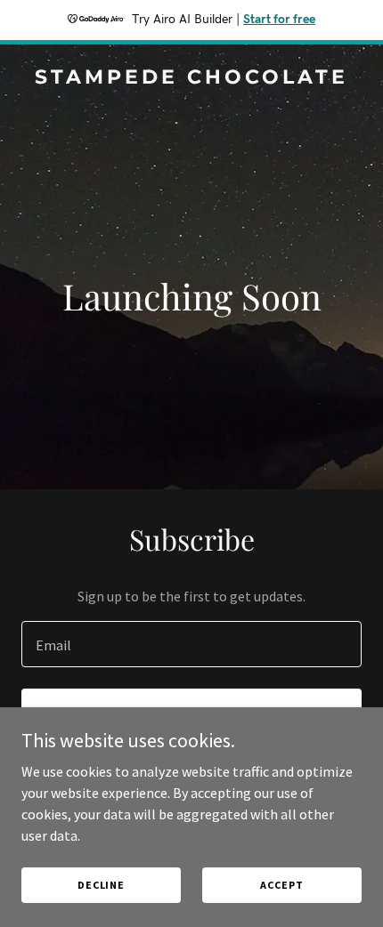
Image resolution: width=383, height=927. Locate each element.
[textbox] (191, 644)
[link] (191, 78)
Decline (101, 884)
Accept (281, 884)
